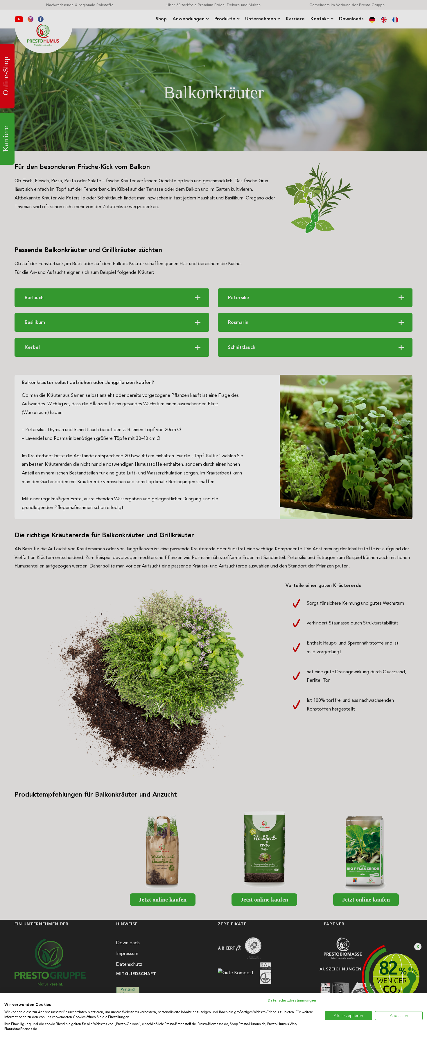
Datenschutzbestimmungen (292, 1000)
